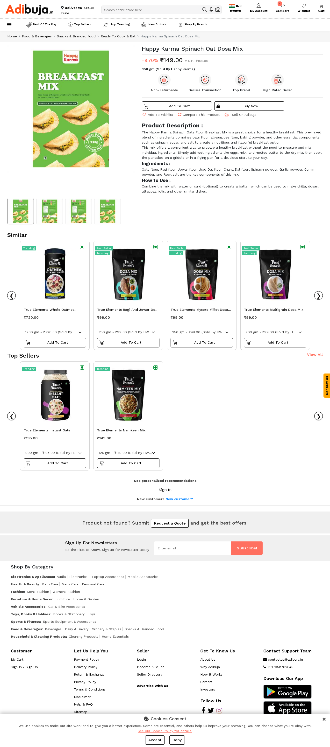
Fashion (17, 592)
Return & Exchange (89, 674)
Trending (29, 248)
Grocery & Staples (106, 629)
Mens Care (70, 584)
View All (315, 354)
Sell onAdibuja (244, 115)
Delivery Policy (85, 667)
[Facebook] (203, 712)
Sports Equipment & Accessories (69, 621)
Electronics (79, 577)
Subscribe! (247, 548)
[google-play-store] (287, 691)
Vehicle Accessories (28, 607)
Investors (207, 689)
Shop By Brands (195, 24)
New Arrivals (157, 24)
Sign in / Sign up (24, 667)
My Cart (17, 659)
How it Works (211, 674)
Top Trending (120, 24)
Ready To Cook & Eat (118, 36)
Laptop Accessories (108, 577)
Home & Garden (86, 599)
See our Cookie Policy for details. (165, 731)
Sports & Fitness (25, 621)
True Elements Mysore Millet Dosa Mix (199, 311)
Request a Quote (170, 523)
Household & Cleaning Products (38, 636)
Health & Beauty (25, 584)
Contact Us (327, 385)
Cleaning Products (83, 636)
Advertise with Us (152, 686)
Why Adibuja (210, 667)
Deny (177, 740)
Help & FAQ (83, 704)
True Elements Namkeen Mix (121, 430)
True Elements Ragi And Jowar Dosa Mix (128, 311)
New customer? (179, 499)
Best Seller (104, 248)
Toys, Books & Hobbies (30, 614)
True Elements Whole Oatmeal (49, 309)
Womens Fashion (66, 592)
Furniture (63, 599)
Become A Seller (150, 667)
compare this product (201, 115)
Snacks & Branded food (76, 36)
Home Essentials (115, 636)
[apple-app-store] (287, 708)
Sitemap (80, 712)
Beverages (53, 629)
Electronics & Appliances (32, 577)
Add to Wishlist (160, 115)
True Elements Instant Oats (47, 430)
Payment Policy (86, 659)
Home (12, 36)
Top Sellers (82, 24)
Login (141, 659)
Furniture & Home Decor (32, 599)
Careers (206, 682)
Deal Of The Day (44, 24)
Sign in (165, 489)
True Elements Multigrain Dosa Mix (273, 309)
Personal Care (93, 584)
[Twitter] (211, 712)
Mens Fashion (38, 592)
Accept (154, 740)
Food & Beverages (37, 36)
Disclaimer (82, 697)
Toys (91, 614)
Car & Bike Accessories (66, 607)
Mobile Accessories (143, 577)
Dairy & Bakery (76, 629)
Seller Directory (149, 674)
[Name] (205, 9)
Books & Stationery (69, 614)
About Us (207, 659)
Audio (61, 577)
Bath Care (50, 584)
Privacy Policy (85, 682)
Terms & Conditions (90, 689)
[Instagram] (219, 712)
